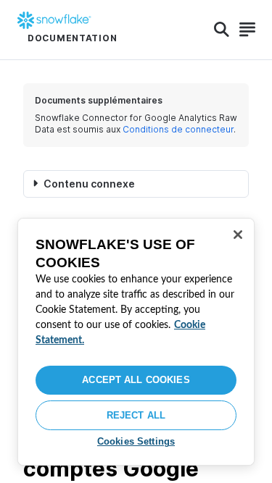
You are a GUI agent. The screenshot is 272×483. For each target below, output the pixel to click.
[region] (136, 342)
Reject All (136, 415)
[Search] (221, 29)
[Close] (238, 235)
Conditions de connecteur (178, 129)
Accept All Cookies (135, 379)
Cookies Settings (136, 441)
